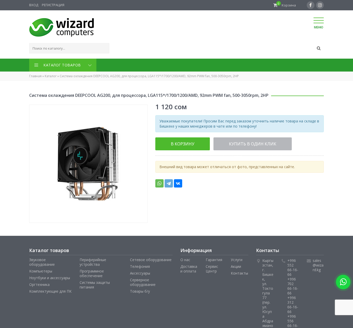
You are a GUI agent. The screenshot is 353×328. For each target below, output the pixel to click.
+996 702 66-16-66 (292, 285)
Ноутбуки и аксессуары (49, 276)
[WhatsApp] (159, 182)
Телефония (140, 265)
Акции (236, 265)
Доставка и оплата (188, 267)
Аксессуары (140, 272)
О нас (185, 258)
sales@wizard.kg (318, 264)
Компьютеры (40, 270)
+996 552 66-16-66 (292, 266)
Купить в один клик (230, 142)
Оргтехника (39, 283)
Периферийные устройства (93, 261)
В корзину (175, 142)
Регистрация (53, 5)
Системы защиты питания (95, 283)
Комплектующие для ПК (50, 290)
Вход (33, 5)
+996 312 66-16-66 (292, 303)
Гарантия (214, 258)
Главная (35, 75)
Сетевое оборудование (151, 258)
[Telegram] (169, 182)
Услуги (236, 258)
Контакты (239, 272)
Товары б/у (140, 290)
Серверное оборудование (143, 281)
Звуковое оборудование (42, 261)
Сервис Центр (212, 267)
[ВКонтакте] (178, 182)
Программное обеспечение (92, 272)
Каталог (51, 75)
